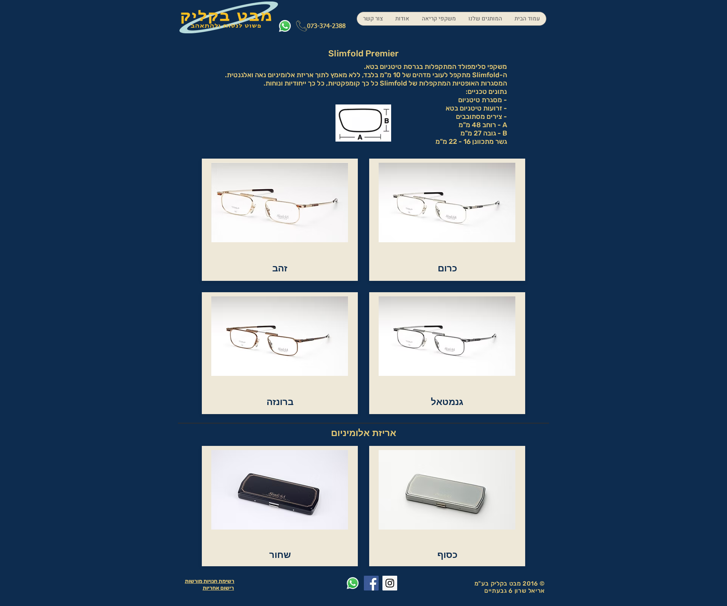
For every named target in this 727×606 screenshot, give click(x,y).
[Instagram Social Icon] (389, 583)
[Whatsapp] (285, 26)
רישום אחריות (218, 588)
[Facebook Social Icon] (371, 583)
